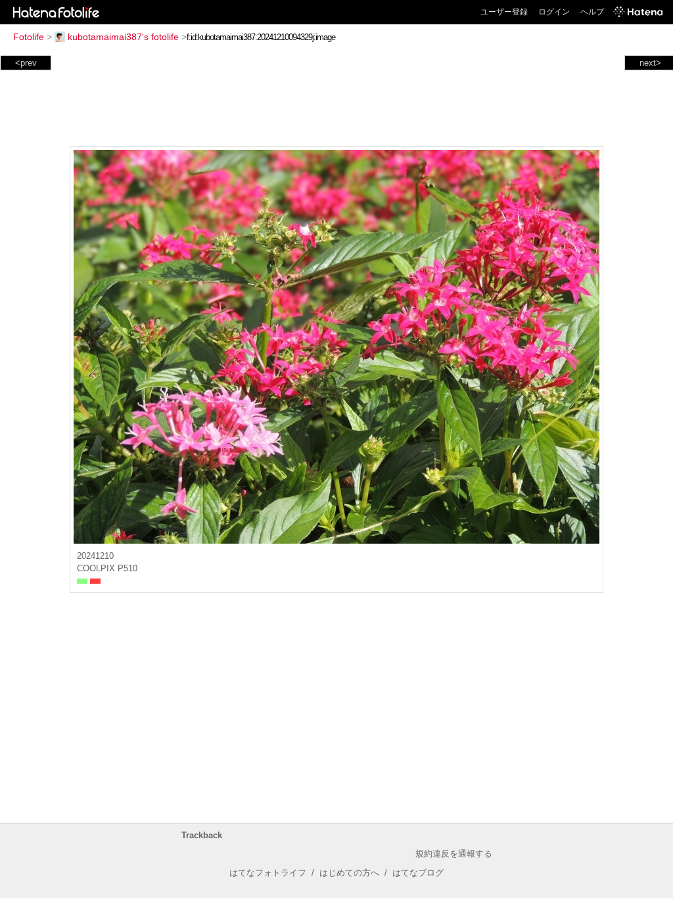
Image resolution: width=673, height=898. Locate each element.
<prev (26, 63)
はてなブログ (418, 873)
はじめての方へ (349, 873)
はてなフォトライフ (267, 873)
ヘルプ (592, 11)
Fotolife (28, 37)
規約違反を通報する (453, 854)
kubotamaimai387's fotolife (123, 37)
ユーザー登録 (504, 11)
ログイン (554, 11)
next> (650, 63)
